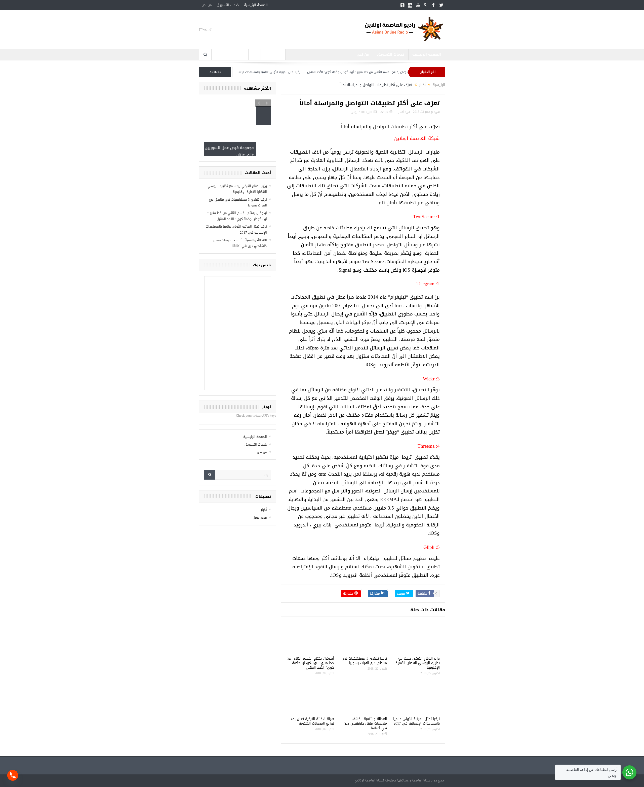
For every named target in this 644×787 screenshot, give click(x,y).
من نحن (207, 5)
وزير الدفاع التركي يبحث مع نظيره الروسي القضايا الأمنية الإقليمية (417, 663)
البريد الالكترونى (361, 112)
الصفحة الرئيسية (256, 5)
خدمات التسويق (228, 5)
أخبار (401, 112)
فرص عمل (260, 487)
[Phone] (12, 775)
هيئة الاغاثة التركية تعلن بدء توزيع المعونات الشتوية (312, 721)
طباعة (384, 112)
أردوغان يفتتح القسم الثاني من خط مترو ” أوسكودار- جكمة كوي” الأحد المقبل (383, 72)
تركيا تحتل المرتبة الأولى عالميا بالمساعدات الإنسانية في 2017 (285, 72)
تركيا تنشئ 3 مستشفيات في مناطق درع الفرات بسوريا (364, 660)
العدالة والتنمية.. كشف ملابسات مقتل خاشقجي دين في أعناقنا (365, 723)
